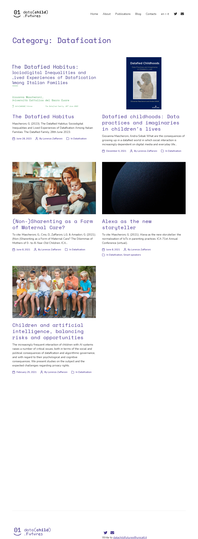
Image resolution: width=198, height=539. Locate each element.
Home (94, 14)
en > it (165, 14)
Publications (123, 14)
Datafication (80, 138)
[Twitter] (175, 13)
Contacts (151, 14)
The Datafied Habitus (43, 116)
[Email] (182, 13)
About (107, 14)
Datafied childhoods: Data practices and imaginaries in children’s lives (140, 122)
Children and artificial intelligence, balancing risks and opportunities (48, 331)
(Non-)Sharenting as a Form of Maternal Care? (52, 224)
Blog (138, 14)
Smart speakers (132, 254)
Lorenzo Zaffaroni (52, 138)
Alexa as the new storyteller (127, 224)
